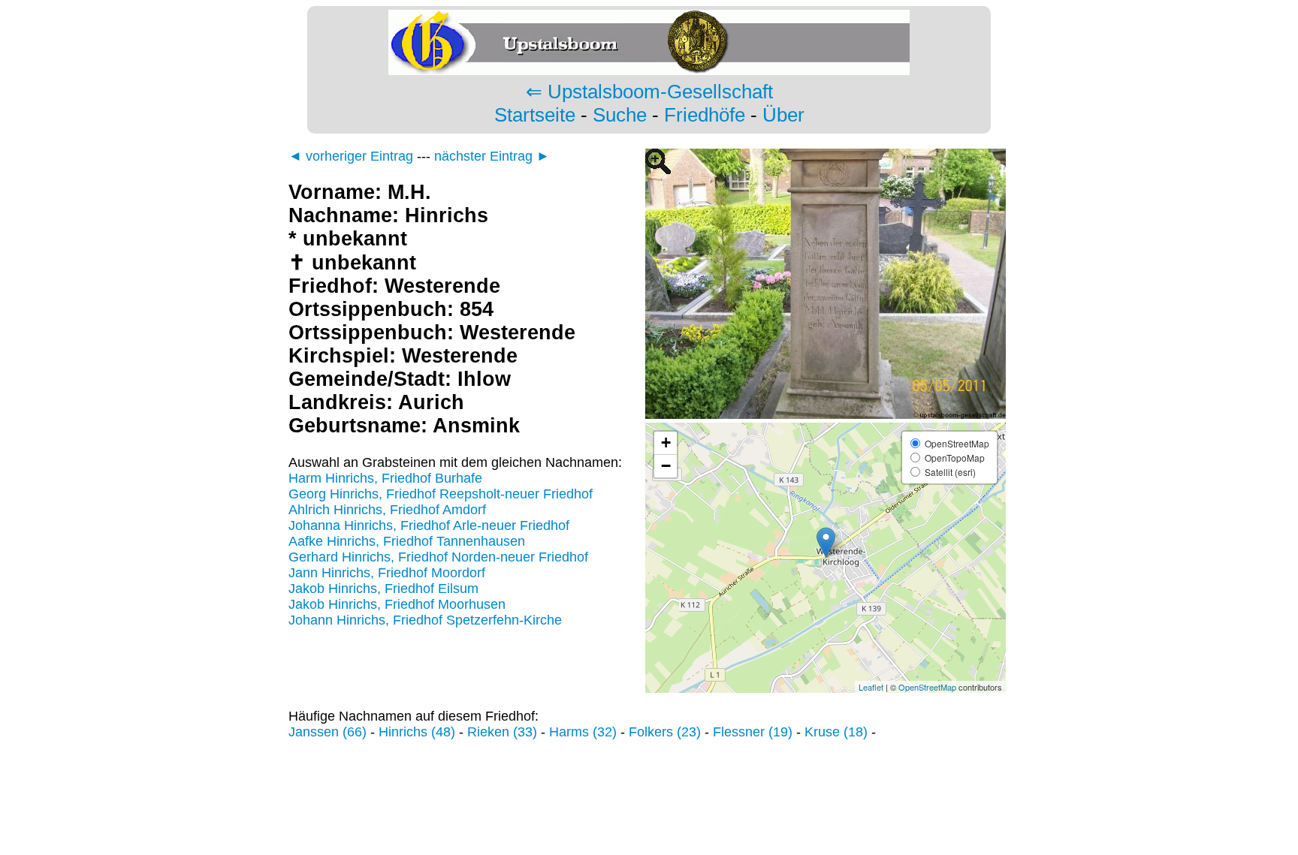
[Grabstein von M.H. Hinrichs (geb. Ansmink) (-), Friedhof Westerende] (825, 414)
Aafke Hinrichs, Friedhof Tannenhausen (406, 541)
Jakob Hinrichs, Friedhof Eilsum (383, 588)
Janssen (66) (327, 731)
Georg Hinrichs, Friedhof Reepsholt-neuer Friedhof (440, 493)
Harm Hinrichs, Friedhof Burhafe (385, 478)
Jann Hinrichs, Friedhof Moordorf (386, 572)
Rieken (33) (502, 731)
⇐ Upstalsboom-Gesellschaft (649, 91)
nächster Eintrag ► (492, 156)
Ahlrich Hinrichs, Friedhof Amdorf (387, 509)
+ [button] (666, 442)
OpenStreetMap (927, 687)
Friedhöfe (704, 115)
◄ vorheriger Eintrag (350, 156)
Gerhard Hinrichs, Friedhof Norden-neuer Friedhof (438, 556)
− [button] (666, 465)
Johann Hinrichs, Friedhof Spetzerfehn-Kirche (425, 620)
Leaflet (871, 687)
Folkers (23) (665, 731)
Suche (620, 115)
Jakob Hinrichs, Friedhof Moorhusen (397, 604)
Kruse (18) (836, 731)
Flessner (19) (752, 731)
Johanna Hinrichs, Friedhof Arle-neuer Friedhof (428, 525)
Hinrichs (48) (417, 731)
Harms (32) (583, 731)
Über (783, 115)
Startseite (534, 115)
